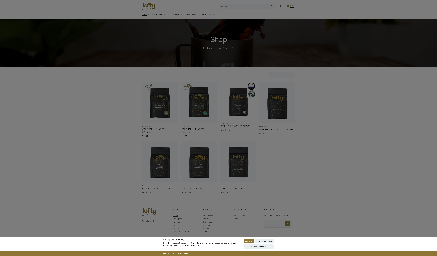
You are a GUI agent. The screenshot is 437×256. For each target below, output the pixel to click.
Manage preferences (258, 246)
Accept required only (264, 241)
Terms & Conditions (182, 253)
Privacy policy (168, 253)
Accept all (248, 241)
